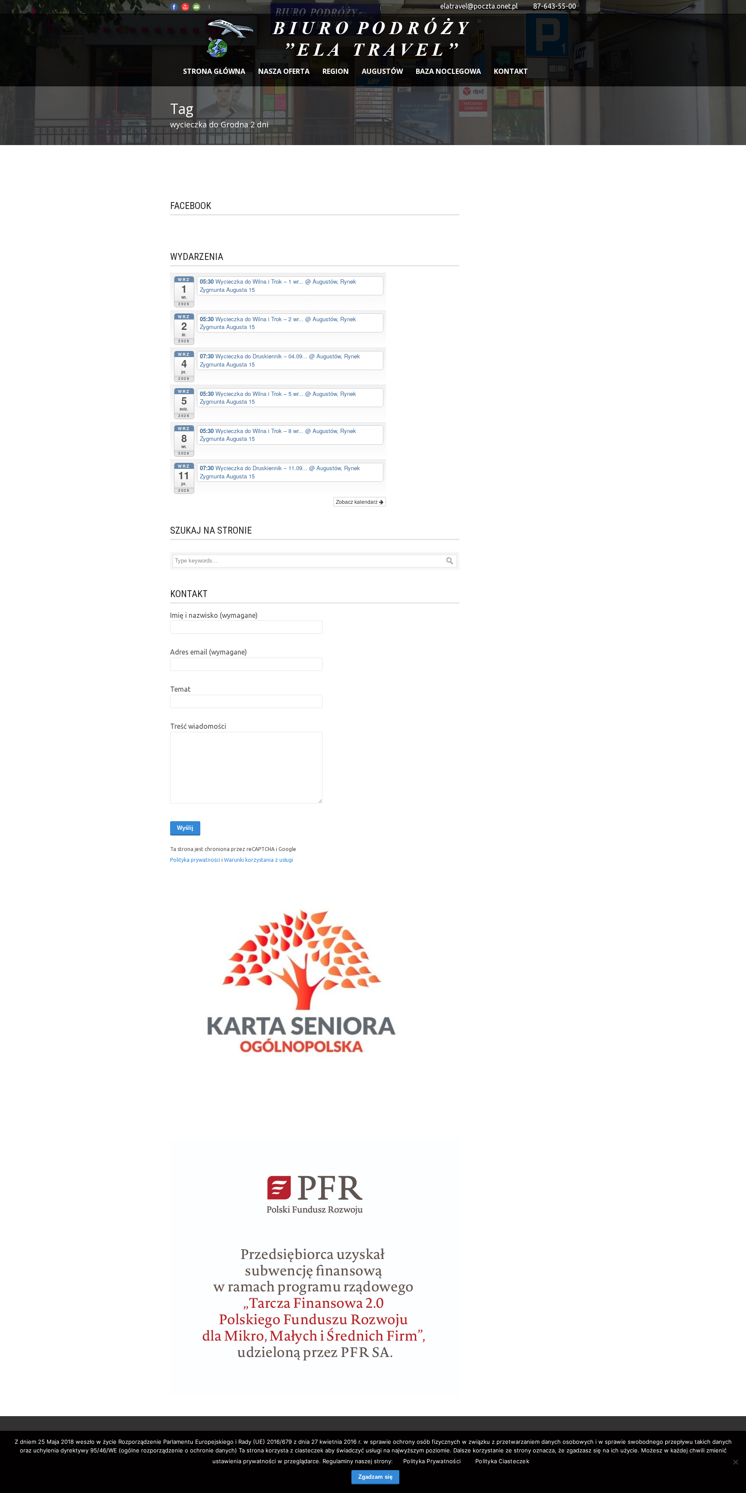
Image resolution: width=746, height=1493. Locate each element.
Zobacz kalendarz (357, 501)
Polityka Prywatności (432, 1461)
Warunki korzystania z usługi (258, 860)
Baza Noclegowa (448, 71)
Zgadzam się (375, 1477)
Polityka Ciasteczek (502, 1461)
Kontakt (511, 71)
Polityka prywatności (195, 860)
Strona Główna (214, 71)
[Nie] (735, 1462)
